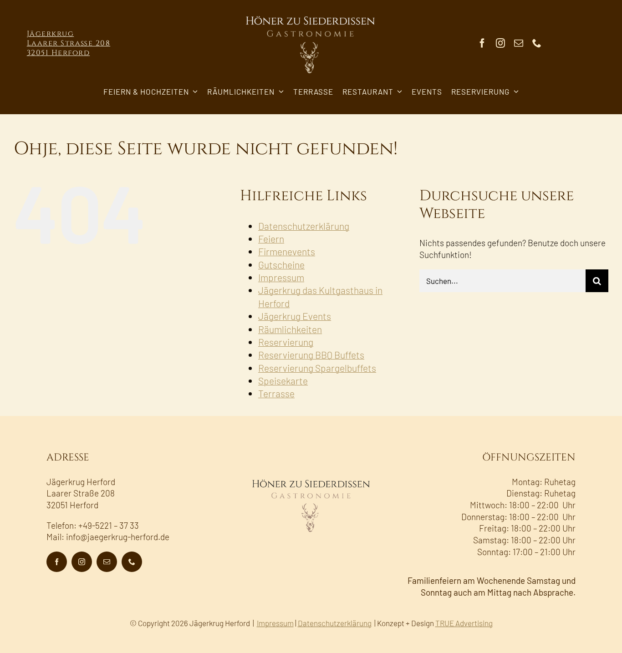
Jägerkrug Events (294, 316)
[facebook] (482, 43)
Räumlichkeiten (290, 329)
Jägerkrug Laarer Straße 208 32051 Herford (69, 43)
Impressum (281, 277)
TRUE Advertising (464, 623)
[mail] (518, 43)
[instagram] (500, 43)
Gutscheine (281, 264)
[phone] (536, 43)
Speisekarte (283, 380)
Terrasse (276, 393)
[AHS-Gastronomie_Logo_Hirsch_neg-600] (311, 13)
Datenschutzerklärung (303, 226)
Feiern (271, 238)
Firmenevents (286, 251)
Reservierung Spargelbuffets (317, 368)
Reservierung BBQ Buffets (311, 354)
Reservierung (285, 342)
